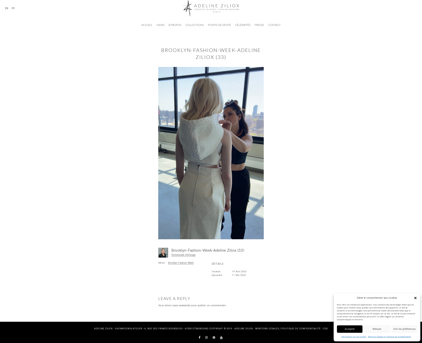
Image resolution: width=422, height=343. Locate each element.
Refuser (377, 328)
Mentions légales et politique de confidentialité (389, 337)
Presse (259, 24)
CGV (325, 328)
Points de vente (219, 24)
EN (6, 8)
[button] (415, 298)
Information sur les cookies (353, 337)
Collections (194, 24)
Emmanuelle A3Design (183, 254)
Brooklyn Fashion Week (181, 262)
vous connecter (181, 305)
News (161, 24)
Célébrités (243, 24)
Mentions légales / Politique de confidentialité (288, 328)
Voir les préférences (404, 328)
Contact (274, 24)
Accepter (350, 328)
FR (13, 8)
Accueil (146, 24)
